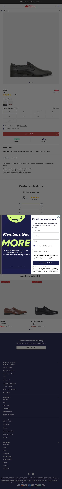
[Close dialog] (58, 216)
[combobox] (35, 246)
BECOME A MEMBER (45, 262)
